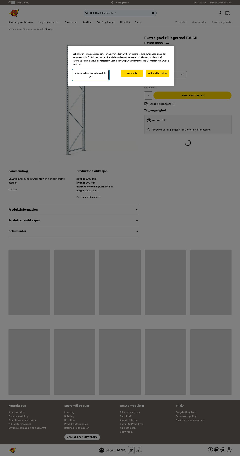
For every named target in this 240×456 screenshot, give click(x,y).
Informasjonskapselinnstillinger (90, 75)
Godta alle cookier (158, 73)
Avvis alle (132, 73)
